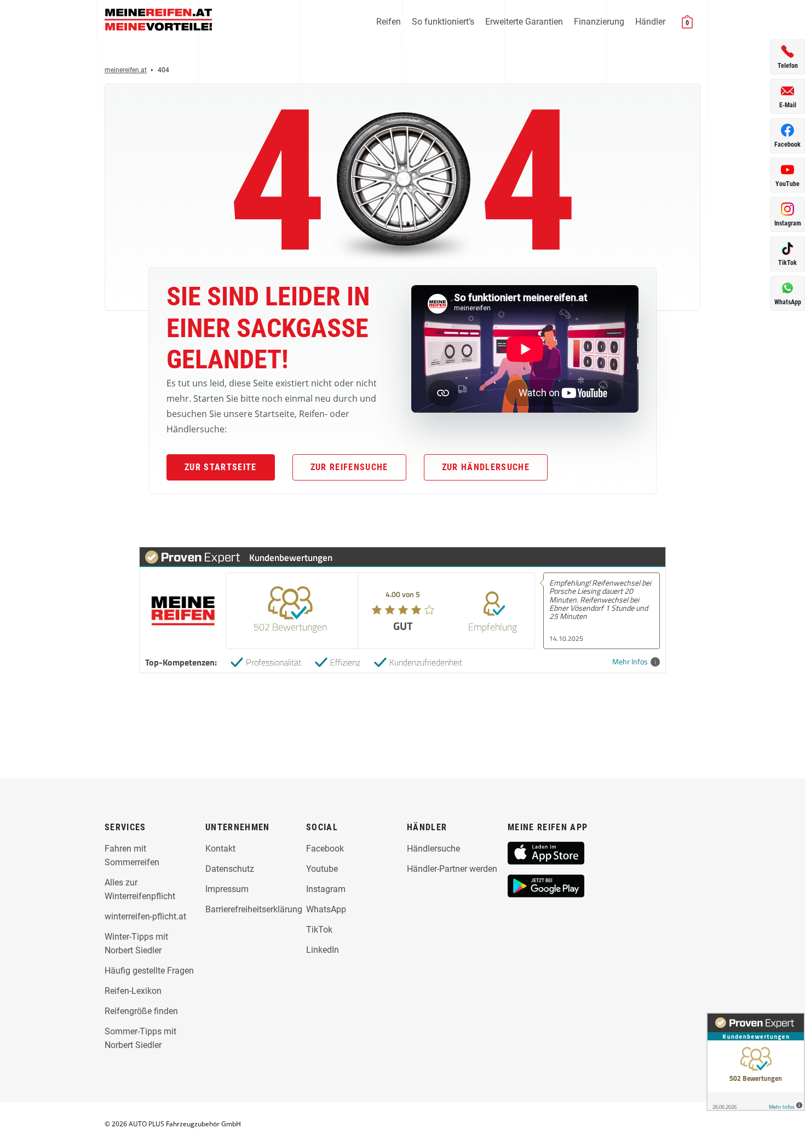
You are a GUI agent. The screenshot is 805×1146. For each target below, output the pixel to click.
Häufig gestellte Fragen (149, 970)
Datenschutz (229, 869)
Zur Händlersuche (486, 467)
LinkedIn (322, 950)
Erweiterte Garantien (524, 21)
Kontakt (220, 848)
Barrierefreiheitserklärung (253, 909)
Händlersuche (433, 848)
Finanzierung (599, 21)
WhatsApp (326, 909)
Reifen (388, 21)
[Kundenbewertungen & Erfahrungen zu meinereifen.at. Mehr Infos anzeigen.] (755, 1061)
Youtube (322, 869)
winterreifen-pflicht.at (145, 916)
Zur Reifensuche (349, 467)
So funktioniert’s (443, 21)
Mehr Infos (630, 662)
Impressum (227, 889)
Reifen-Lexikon (133, 991)
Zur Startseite (221, 467)
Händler (650, 21)
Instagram (326, 889)
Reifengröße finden (141, 1011)
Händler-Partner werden (452, 869)
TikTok (319, 929)
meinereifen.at (126, 70)
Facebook (325, 848)
